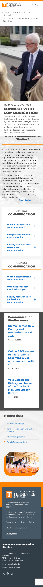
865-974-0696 (14, 568)
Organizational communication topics (18, 288)
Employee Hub (21, 528)
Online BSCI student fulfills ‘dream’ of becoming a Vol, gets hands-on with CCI (21, 358)
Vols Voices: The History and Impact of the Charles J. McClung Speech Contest (21, 386)
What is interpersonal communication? (18, 226)
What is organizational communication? (19, 278)
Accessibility (11, 522)
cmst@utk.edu (14, 564)
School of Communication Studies (20, 19)
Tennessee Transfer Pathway (20, 517)
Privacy (22, 522)
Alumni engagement (16, 437)
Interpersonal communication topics (19, 236)
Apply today (25, 200)
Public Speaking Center (18, 442)
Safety (31, 522)
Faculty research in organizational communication (19, 299)
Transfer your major (15, 423)
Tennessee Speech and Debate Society (21, 430)
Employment (11, 534)
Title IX (8, 528)
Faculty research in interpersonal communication (19, 247)
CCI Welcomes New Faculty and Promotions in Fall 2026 (21, 330)
